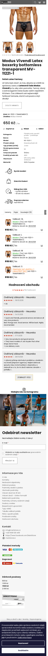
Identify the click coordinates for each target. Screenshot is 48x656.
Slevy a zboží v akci (14, 619)
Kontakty (5, 480)
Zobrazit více (24, 377)
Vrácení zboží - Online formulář (14, 495)
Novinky (26, 619)
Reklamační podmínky (11, 498)
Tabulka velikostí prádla (11, 511)
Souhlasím (23, 650)
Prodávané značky (9, 516)
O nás (4, 477)
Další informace (25, 637)
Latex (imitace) (29, 159)
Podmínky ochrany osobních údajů (15, 501)
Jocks (26, 146)
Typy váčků (6, 509)
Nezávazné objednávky (11, 482)
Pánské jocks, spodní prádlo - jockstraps (31, 134)
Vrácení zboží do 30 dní (11, 493)
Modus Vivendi (16, 116)
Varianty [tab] (8, 212)
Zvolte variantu (12, 105)
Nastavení (23, 643)
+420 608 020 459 (13, 533)
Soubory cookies (8, 503)
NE (25, 149)
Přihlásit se (9, 461)
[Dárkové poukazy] (13, 600)
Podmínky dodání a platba (12, 488)
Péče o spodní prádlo (10, 514)
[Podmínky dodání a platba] (12, 552)
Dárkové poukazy (9, 485)
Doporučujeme (35, 619)
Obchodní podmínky (10, 490)
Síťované (27, 158)
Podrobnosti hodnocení (35, 55)
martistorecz (11, 538)
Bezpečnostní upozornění (12, 506)
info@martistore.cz (13, 530)
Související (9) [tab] (26, 212)
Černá (26, 138)
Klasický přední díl (30, 143)
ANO (25, 155)
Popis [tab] (16, 212)
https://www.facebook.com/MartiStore (21, 535)
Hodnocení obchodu (24, 285)
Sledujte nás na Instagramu (24, 392)
